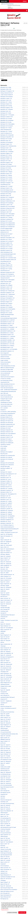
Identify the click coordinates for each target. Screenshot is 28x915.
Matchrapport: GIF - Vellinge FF (6, 512)
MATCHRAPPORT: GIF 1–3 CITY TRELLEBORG (9, 349)
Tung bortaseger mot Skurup (6, 406)
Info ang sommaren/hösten (6, 732)
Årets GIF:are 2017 (4, 596)
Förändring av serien (4, 611)
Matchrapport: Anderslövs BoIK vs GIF (8, 424)
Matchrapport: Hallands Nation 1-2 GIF (8, 276)
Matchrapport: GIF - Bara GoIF (6, 506)
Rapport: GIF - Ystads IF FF (5, 744)
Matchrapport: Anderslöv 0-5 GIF (7, 116)
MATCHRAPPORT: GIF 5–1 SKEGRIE (7, 338)
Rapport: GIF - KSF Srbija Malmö (7, 534)
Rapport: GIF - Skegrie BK (5, 689)
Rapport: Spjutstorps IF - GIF (6, 673)
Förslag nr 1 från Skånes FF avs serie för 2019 (9, 532)
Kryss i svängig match (5, 352)
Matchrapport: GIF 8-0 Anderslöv (7, 96)
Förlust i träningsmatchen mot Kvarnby (8, 365)
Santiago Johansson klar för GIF (7, 92)
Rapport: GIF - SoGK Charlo (6, 735)
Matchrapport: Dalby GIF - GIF (6, 492)
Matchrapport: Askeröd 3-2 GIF (6, 250)
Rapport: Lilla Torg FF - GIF (5, 598)
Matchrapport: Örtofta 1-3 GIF (6, 230)
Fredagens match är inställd (6, 686)
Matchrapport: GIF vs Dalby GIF (6, 457)
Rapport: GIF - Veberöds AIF (6, 561)
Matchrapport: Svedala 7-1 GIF (6, 98)
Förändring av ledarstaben (5, 829)
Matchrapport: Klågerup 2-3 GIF (6, 153)
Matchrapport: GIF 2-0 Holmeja (6, 149)
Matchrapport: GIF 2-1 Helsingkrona (7, 197)
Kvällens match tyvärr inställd (6, 281)
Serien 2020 (3, 470)
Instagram (2, 461)
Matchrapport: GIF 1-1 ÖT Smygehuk (7, 114)
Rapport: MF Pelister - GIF (5, 721)
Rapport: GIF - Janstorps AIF (6, 563)
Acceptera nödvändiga (12, 912)
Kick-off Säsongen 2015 (5, 893)
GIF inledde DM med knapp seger (7, 371)
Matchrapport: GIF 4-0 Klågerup (6, 285)
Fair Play (2, 622)
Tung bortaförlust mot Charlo (6, 354)
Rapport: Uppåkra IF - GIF (5, 858)
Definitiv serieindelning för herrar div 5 (8, 384)
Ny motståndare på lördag (5, 774)
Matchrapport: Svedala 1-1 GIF (6, 158)
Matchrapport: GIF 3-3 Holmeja (6, 105)
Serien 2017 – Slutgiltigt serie (6, 700)
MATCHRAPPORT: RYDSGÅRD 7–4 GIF (8, 340)
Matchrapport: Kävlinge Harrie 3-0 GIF (7, 208)
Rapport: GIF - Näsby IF (5, 567)
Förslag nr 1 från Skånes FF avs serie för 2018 (9, 620)
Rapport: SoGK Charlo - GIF (6, 757)
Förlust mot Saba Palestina (6, 362)
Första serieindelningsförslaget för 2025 (8, 191)
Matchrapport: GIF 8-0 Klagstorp (7, 142)
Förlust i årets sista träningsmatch (7, 387)
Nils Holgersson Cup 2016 (5, 792)
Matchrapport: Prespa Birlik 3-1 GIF (7, 136)
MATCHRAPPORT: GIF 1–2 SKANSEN (7, 329)
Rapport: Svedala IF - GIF (5, 741)
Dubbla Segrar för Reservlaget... (6, 852)
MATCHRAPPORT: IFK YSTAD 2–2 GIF (7, 321)
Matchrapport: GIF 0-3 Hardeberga (7, 202)
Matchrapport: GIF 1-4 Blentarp (6, 175)
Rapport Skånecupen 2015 (5, 896)
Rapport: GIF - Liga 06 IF (5, 592)
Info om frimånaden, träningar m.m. (7, 525)
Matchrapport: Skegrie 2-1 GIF (6, 301)
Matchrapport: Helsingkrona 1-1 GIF (7, 292)
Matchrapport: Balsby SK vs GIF (6, 417)
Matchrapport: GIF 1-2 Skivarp (6, 127)
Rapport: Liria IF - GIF (4, 816)
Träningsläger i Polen (4, 671)
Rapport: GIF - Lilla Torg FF (5, 680)
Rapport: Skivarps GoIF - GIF (6, 647)
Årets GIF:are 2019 (4, 453)
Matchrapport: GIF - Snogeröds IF (7, 510)
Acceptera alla (22, 912)
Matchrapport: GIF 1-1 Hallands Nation (8, 294)
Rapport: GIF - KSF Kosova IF (6, 878)
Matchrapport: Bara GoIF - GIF (6, 486)
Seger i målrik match (4, 393)
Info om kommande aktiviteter (6, 785)
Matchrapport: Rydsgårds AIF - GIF (7, 519)
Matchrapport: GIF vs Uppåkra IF (7, 440)
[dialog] (14, 907)
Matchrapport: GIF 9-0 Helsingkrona (7, 274)
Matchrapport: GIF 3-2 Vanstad (6, 177)
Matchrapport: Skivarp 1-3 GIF (6, 173)
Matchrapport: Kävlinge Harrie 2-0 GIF (7, 272)
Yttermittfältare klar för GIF (5, 184)
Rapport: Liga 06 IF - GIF (5, 737)
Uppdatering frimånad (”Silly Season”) (8, 614)
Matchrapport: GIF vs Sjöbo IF (6, 439)
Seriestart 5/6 (3, 409)
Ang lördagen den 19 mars (5, 776)
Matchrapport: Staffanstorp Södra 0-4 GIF (8, 166)
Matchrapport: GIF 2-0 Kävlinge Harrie (7, 226)
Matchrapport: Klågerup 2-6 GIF (6, 265)
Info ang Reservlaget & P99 (6, 818)
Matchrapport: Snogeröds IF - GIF (7, 490)
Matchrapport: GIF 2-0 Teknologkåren (7, 124)
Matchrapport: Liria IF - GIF (5, 495)
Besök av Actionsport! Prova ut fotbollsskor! (9, 889)
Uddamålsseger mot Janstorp (6, 402)
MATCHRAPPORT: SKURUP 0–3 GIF (7, 334)
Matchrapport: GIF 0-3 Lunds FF (6, 266)
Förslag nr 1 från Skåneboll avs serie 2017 (8, 708)
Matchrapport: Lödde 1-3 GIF (6, 211)
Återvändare (3, 845)
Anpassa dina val (4, 909)
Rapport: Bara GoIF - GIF (5, 658)
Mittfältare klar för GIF (5, 232)
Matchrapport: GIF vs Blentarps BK (7, 442)
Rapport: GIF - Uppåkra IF (5, 763)
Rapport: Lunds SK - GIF (5, 559)
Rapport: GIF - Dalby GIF (5, 589)
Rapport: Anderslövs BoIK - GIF (6, 644)
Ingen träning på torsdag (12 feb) (7, 887)
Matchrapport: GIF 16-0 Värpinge (7, 296)
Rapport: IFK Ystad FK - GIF (6, 746)
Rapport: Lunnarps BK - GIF (6, 580)
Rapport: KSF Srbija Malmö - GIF (7, 536)
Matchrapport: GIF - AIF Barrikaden (7, 517)
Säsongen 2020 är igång (5, 466)
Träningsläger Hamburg (5, 594)
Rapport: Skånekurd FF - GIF (6, 851)
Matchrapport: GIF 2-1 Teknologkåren (7, 213)
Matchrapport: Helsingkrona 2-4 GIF (7, 215)
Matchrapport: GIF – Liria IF (6, 475)
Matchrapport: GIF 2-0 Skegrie (6, 164)
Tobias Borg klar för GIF (5, 382)
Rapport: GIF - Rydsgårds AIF (6, 541)
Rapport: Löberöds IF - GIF (5, 840)
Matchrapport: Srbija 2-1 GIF (6, 195)
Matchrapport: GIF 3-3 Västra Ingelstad (8, 309)
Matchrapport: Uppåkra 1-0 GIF (6, 243)
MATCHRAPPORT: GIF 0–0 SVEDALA (7, 345)
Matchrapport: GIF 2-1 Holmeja (6, 268)
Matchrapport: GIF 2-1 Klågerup (6, 171)
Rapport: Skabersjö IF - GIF (6, 625)
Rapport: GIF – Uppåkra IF (5, 825)
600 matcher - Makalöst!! (5, 554)
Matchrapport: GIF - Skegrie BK (6, 514)
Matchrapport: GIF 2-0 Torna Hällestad (8, 206)
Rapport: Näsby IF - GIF (5, 543)
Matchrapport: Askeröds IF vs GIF (7, 431)
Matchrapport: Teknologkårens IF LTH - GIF (8, 473)
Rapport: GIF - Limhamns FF (6, 602)
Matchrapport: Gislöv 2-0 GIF (6, 89)
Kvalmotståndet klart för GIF (6, 261)
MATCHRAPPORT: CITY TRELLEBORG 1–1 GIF (9, 327)
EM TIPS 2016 (3, 743)
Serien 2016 (3, 798)
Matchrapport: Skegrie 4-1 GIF (6, 103)
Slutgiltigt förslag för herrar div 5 (7, 385)
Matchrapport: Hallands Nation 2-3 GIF (8, 200)
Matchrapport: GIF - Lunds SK (6, 484)
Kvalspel (2, 537)
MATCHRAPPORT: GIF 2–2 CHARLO (7, 332)
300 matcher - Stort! (4, 569)
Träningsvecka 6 (4, 688)
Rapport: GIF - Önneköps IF (6, 550)
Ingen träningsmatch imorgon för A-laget (8, 827)
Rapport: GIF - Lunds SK (5, 581)
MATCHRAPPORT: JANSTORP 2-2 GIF (7, 341)
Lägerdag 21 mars (4, 871)
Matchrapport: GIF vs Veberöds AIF (7, 464)
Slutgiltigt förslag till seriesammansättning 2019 (10, 528)
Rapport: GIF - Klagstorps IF (6, 752)
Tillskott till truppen (4, 728)
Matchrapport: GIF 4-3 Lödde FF (6, 233)
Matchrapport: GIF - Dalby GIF (6, 472)
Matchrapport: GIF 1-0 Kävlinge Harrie (7, 290)
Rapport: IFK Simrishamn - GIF (6, 552)
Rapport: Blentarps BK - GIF (6, 874)
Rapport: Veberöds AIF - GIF (6, 583)
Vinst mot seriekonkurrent (5, 373)
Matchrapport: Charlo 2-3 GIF (6, 100)
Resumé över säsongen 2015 (6, 799)
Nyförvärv (2, 642)
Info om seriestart (4, 446)
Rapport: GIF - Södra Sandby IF (6, 545)
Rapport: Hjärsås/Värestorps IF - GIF (7, 574)
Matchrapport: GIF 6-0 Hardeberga (7, 120)
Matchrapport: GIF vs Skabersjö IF (7, 418)
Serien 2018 (3, 618)
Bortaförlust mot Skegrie (5, 400)
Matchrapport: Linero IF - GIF (6, 499)
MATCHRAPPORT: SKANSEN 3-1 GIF (7, 351)
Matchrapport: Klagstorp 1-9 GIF (7, 107)
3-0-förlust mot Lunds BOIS (6, 378)
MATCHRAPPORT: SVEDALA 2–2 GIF (7, 323)
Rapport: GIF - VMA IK (5, 572)
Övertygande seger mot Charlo (6, 398)
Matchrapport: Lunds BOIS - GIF (6, 508)
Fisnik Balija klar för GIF (5, 374)
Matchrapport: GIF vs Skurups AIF (7, 426)
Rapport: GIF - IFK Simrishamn (6, 578)
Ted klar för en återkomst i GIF (6, 133)
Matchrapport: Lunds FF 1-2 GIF (6, 204)
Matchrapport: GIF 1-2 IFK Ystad (6, 180)
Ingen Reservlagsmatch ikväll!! (6, 854)
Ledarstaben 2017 (4, 702)
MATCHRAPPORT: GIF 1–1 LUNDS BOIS (8, 336)
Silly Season (3, 796)
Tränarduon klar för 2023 (5, 316)
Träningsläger (3, 880)
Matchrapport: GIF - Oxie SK (6, 521)
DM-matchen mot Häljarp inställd (7, 369)
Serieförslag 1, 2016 (4, 801)
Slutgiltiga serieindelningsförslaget (7, 314)
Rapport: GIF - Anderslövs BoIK (6, 664)
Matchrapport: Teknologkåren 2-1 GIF (7, 298)
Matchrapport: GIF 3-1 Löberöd (6, 178)
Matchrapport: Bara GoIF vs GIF (6, 435)
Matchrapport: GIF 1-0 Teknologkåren (7, 279)
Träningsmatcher (4, 605)
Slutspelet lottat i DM (4, 363)
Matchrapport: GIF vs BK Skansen (7, 422)
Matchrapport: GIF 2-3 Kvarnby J (7, 255)
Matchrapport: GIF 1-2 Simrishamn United (8, 257)
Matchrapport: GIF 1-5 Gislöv (6, 113)
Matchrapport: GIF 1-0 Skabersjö (7, 109)
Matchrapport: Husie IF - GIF (6, 477)
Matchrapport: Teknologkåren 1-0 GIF (7, 237)
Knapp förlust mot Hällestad (6, 395)
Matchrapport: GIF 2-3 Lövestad (6, 248)
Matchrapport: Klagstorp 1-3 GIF (7, 162)
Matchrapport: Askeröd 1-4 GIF (6, 188)
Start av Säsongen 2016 (5, 790)
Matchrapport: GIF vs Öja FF (6, 428)
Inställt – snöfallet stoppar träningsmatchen (9, 389)
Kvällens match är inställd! (5, 766)
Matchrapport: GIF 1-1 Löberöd (6, 131)
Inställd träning (3, 788)
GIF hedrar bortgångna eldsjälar (6, 228)
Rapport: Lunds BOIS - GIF (5, 823)
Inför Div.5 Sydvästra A (5, 865)
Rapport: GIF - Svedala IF (5, 715)
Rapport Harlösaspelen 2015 (6, 895)
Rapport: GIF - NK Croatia (5, 838)
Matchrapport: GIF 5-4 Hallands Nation (8, 222)
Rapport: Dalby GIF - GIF (5, 638)
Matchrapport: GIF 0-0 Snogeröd (7, 125)
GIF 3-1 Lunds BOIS (4, 407)
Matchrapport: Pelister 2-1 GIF (6, 305)
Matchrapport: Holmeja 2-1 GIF (6, 169)
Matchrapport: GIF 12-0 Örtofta (6, 210)
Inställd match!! (3, 448)
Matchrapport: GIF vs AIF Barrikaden (7, 462)
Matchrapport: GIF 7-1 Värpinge (6, 217)
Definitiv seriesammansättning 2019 (7, 526)
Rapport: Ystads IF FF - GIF (5, 558)
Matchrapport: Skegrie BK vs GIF (7, 429)
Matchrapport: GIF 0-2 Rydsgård (7, 307)
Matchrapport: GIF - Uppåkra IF (6, 503)
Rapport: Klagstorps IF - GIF (6, 635)
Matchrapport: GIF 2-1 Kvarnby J (7, 246)
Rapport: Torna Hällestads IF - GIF (7, 653)
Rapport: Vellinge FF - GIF (5, 882)
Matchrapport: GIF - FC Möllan (6, 501)
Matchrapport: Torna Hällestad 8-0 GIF (8, 224)
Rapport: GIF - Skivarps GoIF (6, 666)
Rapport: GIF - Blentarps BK (6, 761)
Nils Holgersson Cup (4, 898)
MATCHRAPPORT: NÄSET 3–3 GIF (7, 347)
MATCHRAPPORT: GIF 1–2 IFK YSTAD (7, 343)
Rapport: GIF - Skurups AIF (5, 640)
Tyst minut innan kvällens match (6, 404)
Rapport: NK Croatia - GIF (5, 807)
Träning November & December (6, 530)
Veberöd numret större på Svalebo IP (7, 376)
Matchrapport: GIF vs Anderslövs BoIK (8, 455)
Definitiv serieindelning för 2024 (6, 252)
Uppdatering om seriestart (5, 444)
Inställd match (3, 591)
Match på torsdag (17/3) (5, 770)
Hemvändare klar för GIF (5, 270)
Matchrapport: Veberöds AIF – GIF (7, 523)
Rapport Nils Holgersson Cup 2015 (7, 891)
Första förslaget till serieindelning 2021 (8, 413)
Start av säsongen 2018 (5, 609)
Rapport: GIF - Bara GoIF (5, 636)
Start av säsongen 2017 (5, 695)
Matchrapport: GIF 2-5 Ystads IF (6, 303)
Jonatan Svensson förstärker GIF (7, 94)
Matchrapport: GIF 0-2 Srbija (6, 193)
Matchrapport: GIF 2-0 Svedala (6, 118)
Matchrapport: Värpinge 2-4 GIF (6, 199)
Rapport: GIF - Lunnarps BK (6, 556)
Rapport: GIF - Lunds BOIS (5, 860)
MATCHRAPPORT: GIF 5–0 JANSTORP (8, 320)
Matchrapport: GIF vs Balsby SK (6, 415)
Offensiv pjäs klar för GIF (5, 235)
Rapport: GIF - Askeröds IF (5, 624)
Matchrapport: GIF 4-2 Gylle (6, 160)
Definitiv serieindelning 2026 (6, 129)
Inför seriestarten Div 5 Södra (6, 667)
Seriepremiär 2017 (4, 699)
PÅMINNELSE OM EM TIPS (5, 739)
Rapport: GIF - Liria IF (4, 847)
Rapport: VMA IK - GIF (5, 547)
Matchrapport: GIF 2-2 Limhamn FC (7, 299)
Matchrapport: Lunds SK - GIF (6, 504)
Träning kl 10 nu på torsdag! (6, 849)
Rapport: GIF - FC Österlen (5, 755)
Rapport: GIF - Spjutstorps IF (6, 772)
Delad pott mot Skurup (5, 356)
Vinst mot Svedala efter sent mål (7, 396)
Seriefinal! (2, 633)
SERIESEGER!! (3, 631)
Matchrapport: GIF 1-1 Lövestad (6, 186)
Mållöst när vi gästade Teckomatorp (7, 367)
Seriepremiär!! (3, 863)
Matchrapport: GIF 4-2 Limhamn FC (7, 241)
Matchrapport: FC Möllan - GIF (6, 481)
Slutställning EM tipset (5, 730)
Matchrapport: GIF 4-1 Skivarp (6, 155)
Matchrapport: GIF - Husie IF (6, 497)
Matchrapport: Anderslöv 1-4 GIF (7, 244)
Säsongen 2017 (3, 613)
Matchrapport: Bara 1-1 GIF (6, 283)
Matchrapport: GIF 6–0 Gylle (6, 87)
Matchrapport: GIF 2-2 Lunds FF (6, 221)
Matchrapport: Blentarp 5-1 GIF (6, 157)
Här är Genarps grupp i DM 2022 (7, 380)
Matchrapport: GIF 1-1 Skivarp (6, 102)
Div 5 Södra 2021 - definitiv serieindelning (8, 411)
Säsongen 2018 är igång (5, 607)
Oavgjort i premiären (4, 360)
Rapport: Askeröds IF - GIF (5, 649)
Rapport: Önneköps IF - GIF (6, 576)
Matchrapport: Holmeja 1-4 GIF (6, 288)
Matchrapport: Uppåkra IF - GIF (6, 468)
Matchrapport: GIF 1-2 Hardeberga (7, 151)
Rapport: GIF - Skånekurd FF (6, 669)
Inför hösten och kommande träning (7, 711)
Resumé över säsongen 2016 (6, 706)
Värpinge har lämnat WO (5, 277)
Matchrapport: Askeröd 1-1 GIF (6, 310)
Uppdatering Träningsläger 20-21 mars (8, 876)
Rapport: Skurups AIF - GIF (5, 662)
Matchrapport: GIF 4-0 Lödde (6, 122)
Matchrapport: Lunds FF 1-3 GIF (6, 287)
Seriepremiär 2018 (4, 616)
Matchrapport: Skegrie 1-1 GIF (6, 144)
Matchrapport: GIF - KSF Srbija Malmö (8, 515)
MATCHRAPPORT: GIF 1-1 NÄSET (7, 325)
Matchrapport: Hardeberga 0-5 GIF (7, 219)
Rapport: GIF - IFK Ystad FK (6, 719)
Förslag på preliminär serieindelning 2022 (8, 391)
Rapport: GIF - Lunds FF (5, 814)
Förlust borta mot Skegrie (5, 358)
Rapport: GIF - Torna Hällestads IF (7, 627)
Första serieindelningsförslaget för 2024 (8, 254)
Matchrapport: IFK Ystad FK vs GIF (7, 420)
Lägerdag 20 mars (4, 873)
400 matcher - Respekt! (5, 585)
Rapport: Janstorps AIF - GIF (6, 539)
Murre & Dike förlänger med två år (7, 189)
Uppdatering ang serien (5, 684)
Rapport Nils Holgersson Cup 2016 (7, 787)
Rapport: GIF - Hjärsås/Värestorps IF (7, 548)
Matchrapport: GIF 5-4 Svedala (6, 138)
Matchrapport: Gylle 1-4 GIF (6, 111)
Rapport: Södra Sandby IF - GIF (6, 570)
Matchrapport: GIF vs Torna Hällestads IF (8, 433)
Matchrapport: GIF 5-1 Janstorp (6, 312)
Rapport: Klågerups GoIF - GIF (6, 682)
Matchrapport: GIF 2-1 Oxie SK (6, 239)
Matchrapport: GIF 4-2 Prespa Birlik (7, 135)
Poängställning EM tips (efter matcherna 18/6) (9, 733)
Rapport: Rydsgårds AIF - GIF (6, 565)
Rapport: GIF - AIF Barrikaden (6, 587)
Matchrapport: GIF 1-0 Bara (6, 263)
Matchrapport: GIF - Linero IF (6, 479)
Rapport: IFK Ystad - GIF (5, 884)
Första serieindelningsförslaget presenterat (9, 318)
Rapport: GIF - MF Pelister (5, 748)
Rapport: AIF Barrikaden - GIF (6, 869)
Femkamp (2, 765)
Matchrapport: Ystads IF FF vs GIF (7, 437)
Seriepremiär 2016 (4, 794)
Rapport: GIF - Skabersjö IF (6, 651)
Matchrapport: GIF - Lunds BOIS (6, 488)
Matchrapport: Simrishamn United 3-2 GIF (8, 259)
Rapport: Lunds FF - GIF (5, 843)
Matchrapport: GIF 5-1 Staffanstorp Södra (8, 146)
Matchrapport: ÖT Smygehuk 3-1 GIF (7, 91)
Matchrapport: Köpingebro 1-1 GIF (7, 182)
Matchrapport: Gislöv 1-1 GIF (6, 147)
